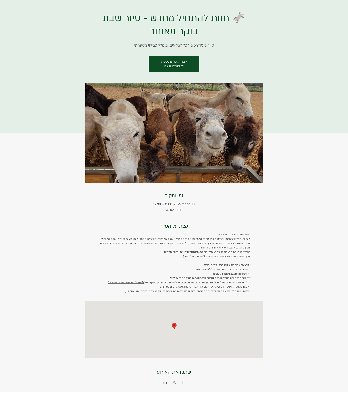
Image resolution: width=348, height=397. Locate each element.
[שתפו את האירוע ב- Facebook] (183, 382)
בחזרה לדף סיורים (174, 66)
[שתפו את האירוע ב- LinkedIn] (165, 382)
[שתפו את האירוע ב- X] (174, 382)
